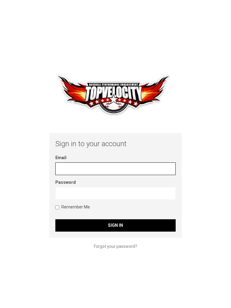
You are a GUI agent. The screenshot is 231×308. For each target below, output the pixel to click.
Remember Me (75, 207)
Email (60, 157)
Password (65, 182)
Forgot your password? (115, 246)
